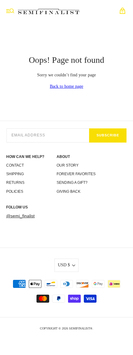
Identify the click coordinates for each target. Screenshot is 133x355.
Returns (15, 182)
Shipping (15, 174)
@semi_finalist (20, 215)
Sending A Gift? (72, 182)
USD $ (64, 265)
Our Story (68, 165)
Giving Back (68, 191)
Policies (14, 191)
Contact (15, 165)
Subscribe (108, 135)
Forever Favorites (76, 174)
